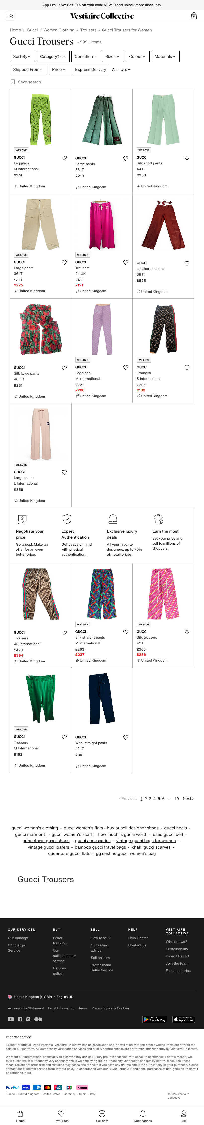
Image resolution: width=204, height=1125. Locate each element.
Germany (70, 1094)
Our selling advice (99, 948)
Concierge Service (16, 948)
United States (51, 1094)
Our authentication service (65, 956)
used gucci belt (168, 834)
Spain (83, 1094)
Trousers (88, 30)
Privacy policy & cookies (110, 1008)
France (10, 1094)
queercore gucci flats (69, 853)
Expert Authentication (75, 534)
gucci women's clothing (34, 828)
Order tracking (59, 940)
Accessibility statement (26, 1008)
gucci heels (175, 828)
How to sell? (101, 938)
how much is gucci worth (122, 834)
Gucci (32, 30)
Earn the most (166, 531)
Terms (83, 1008)
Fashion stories (178, 970)
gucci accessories (93, 841)
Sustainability (177, 949)
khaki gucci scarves (151, 847)
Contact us (137, 945)
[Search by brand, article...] (10, 16)
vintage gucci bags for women (146, 841)
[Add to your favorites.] (64, 158)
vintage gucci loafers (48, 847)
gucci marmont (30, 834)
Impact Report (177, 956)
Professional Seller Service (102, 967)
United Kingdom (28, 1094)
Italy (93, 1094)
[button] (193, 15)
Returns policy (59, 971)
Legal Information (61, 1008)
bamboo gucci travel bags (100, 847)
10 (177, 799)
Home (15, 30)
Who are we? (176, 941)
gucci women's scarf (72, 834)
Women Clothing (59, 30)
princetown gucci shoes (45, 841)
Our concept (18, 938)
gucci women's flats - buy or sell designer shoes (111, 828)
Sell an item (100, 957)
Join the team (177, 963)
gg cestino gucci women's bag (126, 853)
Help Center (138, 938)
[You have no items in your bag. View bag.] (193, 15)
